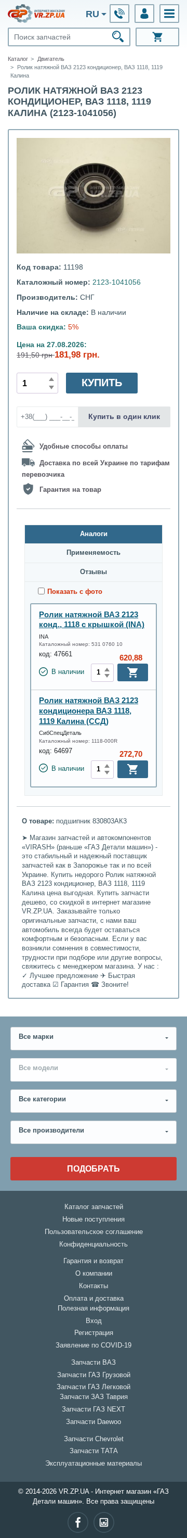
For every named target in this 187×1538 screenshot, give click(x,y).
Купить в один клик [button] (124, 416)
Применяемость (93, 552)
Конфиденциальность (93, 1244)
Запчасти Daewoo (93, 1422)
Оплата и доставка (94, 1298)
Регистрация (93, 1333)
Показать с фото (74, 591)
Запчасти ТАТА (94, 1451)
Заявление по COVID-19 (93, 1345)
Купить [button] (102, 382)
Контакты (93, 1286)
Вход (94, 1321)
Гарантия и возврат (93, 1261)
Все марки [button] (36, 1036)
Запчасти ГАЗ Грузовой (93, 1375)
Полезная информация (93, 1308)
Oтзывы (93, 572)
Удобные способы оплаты (83, 446)
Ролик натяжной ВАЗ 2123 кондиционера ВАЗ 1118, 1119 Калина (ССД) (88, 710)
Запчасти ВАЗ (93, 1362)
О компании (93, 1273)
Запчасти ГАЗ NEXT (93, 1409)
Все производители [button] (51, 1130)
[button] (169, 13)
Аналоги (94, 534)
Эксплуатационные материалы (93, 1463)
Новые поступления (93, 1219)
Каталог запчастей (93, 1207)
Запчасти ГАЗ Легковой (93, 1387)
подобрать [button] (93, 1168)
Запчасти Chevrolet (94, 1439)
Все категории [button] (42, 1099)
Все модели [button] (38, 1068)
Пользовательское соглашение (94, 1232)
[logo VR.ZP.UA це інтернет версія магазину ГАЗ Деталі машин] (36, 13)
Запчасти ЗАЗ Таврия (94, 1397)
